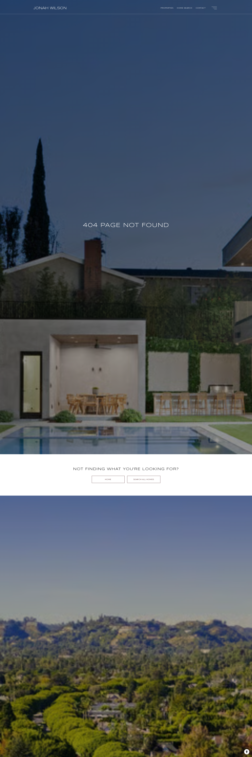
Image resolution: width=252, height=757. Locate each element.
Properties (167, 8)
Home (108, 479)
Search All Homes (143, 479)
